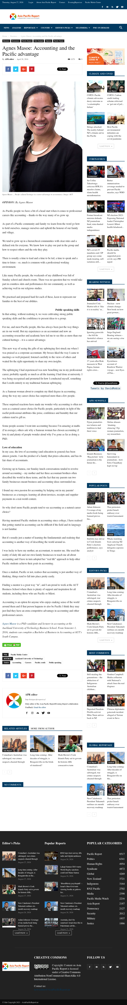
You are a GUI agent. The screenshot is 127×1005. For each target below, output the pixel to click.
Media (90, 893)
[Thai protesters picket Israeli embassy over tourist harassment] (116, 498)
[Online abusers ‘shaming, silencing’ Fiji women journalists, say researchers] (116, 413)
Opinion (48, 41)
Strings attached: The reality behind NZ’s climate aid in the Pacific (95, 131)
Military (91, 918)
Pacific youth (40, 662)
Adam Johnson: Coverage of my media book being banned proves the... (95, 512)
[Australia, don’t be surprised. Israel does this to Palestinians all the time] (51, 922)
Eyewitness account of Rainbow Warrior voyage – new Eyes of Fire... (115, 366)
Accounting (16, 662)
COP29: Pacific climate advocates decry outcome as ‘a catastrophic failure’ (95, 101)
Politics (91, 858)
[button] (121, 28)
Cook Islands (64, 750)
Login (31, 2)
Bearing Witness (114, 357)
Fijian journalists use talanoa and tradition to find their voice (94, 426)
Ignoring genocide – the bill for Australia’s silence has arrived (95, 337)
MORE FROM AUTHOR (42, 728)
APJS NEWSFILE (97, 400)
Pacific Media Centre (93, 2)
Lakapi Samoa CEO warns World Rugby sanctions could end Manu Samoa (70, 869)
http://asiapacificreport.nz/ (35, 699)
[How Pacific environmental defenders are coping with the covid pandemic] (116, 118)
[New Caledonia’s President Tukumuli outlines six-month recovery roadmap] (116, 615)
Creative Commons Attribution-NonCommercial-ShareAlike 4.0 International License (57, 975)
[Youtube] (122, 7)
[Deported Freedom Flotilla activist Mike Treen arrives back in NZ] (96, 700)
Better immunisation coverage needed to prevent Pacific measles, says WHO (116, 186)
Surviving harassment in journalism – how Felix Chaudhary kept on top (115, 459)
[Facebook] (102, 7)
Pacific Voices (58, 41)
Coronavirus (92, 176)
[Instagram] (33, 713)
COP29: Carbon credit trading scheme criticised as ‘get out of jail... (115, 99)
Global (110, 534)
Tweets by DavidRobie (105, 388)
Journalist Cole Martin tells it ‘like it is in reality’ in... (95, 306)
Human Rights (94, 863)
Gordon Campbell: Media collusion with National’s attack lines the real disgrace (116, 680)
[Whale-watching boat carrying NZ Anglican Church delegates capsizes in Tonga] (116, 530)
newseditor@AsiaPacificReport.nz (52, 989)
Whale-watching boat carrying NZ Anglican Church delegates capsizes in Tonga (115, 544)
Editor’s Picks (62, 27)
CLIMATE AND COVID (101, 73)
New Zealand (38, 41)
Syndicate (92, 868)
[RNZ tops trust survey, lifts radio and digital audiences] (51, 856)
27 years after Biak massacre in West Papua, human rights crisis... (95, 365)
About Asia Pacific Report (46, 2)
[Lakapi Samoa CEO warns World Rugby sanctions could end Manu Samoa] (51, 869)
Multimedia (82, 27)
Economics (15, 41)
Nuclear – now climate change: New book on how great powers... (115, 308)
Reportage (29, 27)
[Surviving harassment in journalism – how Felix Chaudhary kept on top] (116, 445)
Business (6, 41)
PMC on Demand (101, 27)
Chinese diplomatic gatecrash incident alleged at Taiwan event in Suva (116, 713)
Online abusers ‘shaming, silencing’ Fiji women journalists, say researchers (115, 427)
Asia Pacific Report (66, 966)
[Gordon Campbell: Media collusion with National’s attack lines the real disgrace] (116, 666)
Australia (91, 670)
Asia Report (7, 750)
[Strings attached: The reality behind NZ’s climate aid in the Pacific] (96, 118)
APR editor (9, 59)
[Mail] (107, 7)
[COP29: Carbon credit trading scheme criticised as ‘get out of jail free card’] (116, 86)
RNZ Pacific (93, 888)
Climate (90, 91)
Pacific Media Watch (98, 898)
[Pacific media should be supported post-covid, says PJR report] (116, 241)
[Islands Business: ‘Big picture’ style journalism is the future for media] (96, 445)
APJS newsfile (93, 418)
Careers (28, 662)
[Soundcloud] (39, 713)
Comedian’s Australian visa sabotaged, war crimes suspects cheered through (14, 758)
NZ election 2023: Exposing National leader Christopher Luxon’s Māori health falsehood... (115, 221)
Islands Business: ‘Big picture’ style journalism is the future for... (95, 458)
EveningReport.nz (75, 2)
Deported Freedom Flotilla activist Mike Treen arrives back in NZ (95, 713)
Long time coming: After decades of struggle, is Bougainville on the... (115, 597)
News (6, 27)
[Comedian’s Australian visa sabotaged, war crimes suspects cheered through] (14, 743)
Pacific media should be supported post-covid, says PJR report (114, 255)
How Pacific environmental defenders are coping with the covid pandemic (114, 132)
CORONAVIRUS (97, 159)
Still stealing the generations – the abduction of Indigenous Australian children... (94, 682)
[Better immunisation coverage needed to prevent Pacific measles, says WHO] (116, 172)
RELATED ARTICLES (15, 728)
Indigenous (93, 883)
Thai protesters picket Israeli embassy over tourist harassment (115, 511)
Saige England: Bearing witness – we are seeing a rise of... (115, 337)
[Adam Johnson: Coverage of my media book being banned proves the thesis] (96, 498)
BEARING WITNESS (99, 282)
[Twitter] (117, 7)
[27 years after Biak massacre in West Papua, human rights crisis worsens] (96, 352)
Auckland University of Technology (29, 658)
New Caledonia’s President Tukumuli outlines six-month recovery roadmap (116, 628)
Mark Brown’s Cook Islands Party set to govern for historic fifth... (95, 628)
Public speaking (55, 662)
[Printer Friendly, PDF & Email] (11, 645)
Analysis (16, 27)
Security (91, 913)
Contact (62, 2)
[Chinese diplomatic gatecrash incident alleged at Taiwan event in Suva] (116, 700)
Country (45, 27)
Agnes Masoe (9, 623)
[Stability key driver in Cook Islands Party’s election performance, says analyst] (96, 530)
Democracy (93, 908)
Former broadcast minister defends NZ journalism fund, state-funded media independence (95, 222)
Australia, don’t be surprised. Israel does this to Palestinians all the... (71, 922)
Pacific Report (27, 41)
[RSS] (112, 7)
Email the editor (40, 707)
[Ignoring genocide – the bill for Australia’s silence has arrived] (96, 323)
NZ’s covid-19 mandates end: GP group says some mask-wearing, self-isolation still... (95, 255)
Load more (105, 146)
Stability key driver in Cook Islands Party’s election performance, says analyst (95, 544)
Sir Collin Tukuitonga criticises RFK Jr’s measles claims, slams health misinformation (95, 188)
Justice (90, 923)
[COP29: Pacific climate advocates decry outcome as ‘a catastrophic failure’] (96, 86)
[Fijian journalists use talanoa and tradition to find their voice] (96, 413)
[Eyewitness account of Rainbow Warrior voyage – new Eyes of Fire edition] (116, 352)
